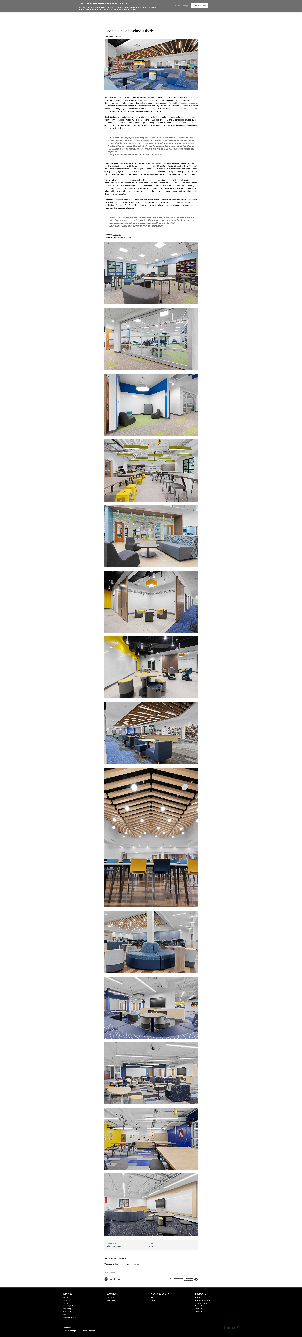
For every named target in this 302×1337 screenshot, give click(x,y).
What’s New (199, 1309)
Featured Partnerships (202, 1306)
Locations (112, 1294)
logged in (119, 1264)
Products (200, 1294)
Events (153, 1300)
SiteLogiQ (117, 235)
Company (67, 1294)
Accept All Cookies (199, 6)
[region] (151, 6)
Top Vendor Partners (201, 1303)
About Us (65, 1297)
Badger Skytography (125, 237)
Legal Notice (67, 1311)
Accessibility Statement (70, 1317)
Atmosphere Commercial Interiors (83, 1331)
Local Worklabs (112, 1297)
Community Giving (68, 1306)
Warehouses (111, 1300)
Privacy (65, 1314)
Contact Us (66, 1300)
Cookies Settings (181, 6)
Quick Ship (198, 1311)
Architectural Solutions (202, 1300)
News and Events (160, 1294)
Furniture (198, 1297)
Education (108, 36)
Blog (152, 1297)
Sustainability (67, 1309)
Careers (65, 1303)
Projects (117, 36)
